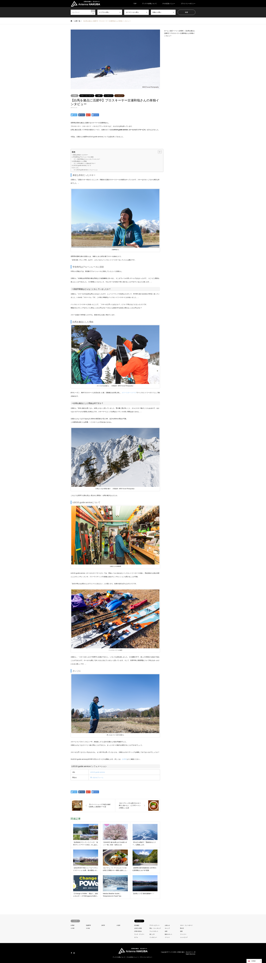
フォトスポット (154, 931)
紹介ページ (173, 31)
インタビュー (108, 96)
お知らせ (167, 925)
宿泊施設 (136, 925)
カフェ (136, 937)
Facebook (71, 953)
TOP (135, 3)
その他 (88, 928)
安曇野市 (88, 925)
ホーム (166, 31)
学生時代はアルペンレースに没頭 (83, 157)
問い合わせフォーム (96, 777)
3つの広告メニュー (169, 3)
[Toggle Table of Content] (158, 152)
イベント (167, 937)
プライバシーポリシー (188, 3)
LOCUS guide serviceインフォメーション (87, 170)
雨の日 (182, 928)
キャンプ (167, 928)
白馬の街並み (138, 931)
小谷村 (118, 925)
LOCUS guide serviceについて (82, 165)
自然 (99, 96)
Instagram (74, 953)
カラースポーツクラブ (129, 393)
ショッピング (184, 937)
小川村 (72, 928)
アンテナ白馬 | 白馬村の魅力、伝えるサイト (180, 952)
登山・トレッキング (155, 928)
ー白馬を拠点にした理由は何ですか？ (86, 163)
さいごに (76, 167)
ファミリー (183, 934)
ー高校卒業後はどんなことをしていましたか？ (88, 159)
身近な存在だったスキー (80, 155)
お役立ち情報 (138, 928)
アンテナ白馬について (149, 3)
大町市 (103, 925)
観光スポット (168, 934)
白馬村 (74, 96)
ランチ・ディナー (139, 934)
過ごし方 (152, 934)
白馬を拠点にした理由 (80, 161)
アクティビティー (154, 925)
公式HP (124, 759)
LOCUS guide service (97, 772)
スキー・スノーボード (87, 96)
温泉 (181, 931)
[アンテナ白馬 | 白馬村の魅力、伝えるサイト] (85, 3)
